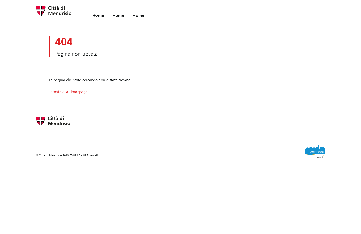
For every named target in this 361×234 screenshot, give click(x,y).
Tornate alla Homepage (68, 91)
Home (98, 15)
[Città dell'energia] (315, 151)
